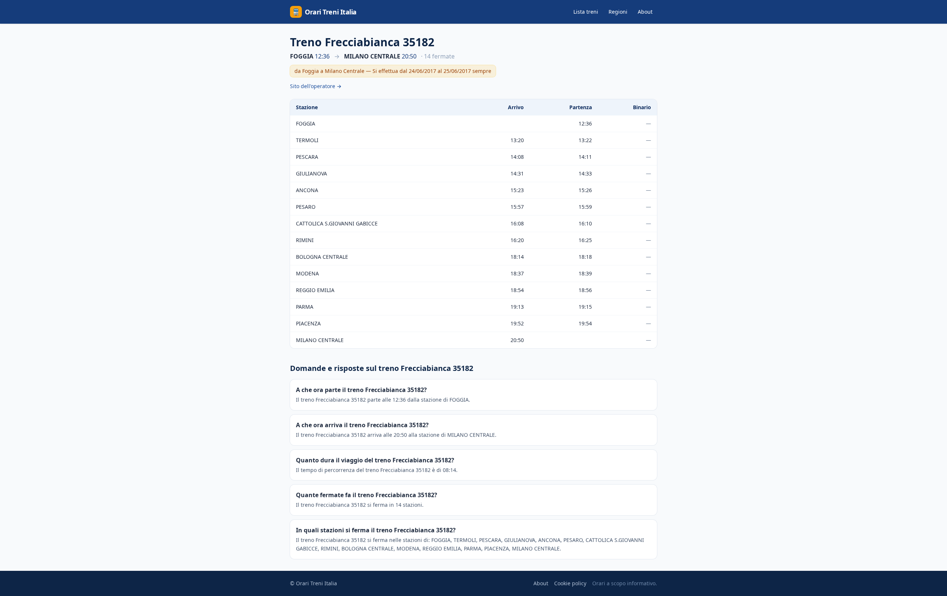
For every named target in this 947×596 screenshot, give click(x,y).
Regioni (618, 11)
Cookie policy (570, 583)
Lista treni (585, 11)
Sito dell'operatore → (315, 86)
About (645, 11)
